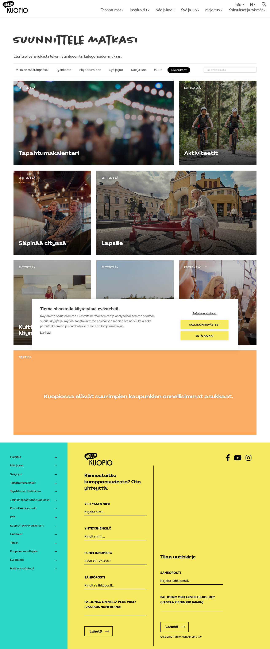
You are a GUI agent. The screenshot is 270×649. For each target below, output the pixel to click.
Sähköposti (94, 577)
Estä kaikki (204, 335)
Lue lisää (45, 332)
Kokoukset (179, 70)
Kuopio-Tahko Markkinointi (27, 525)
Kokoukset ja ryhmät (23, 508)
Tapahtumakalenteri (23, 483)
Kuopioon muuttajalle (24, 551)
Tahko (14, 542)
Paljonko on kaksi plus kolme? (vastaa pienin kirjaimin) (187, 599)
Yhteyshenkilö (97, 528)
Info (238, 4)
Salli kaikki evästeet (204, 324)
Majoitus (15, 457)
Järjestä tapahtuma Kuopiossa (29, 500)
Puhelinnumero (98, 553)
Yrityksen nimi (97, 504)
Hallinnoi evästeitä (22, 568)
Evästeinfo (17, 560)
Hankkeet (16, 534)
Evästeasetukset (205, 313)
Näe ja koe (16, 465)
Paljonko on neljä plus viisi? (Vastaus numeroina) (110, 604)
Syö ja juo (16, 474)
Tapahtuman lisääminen (25, 491)
